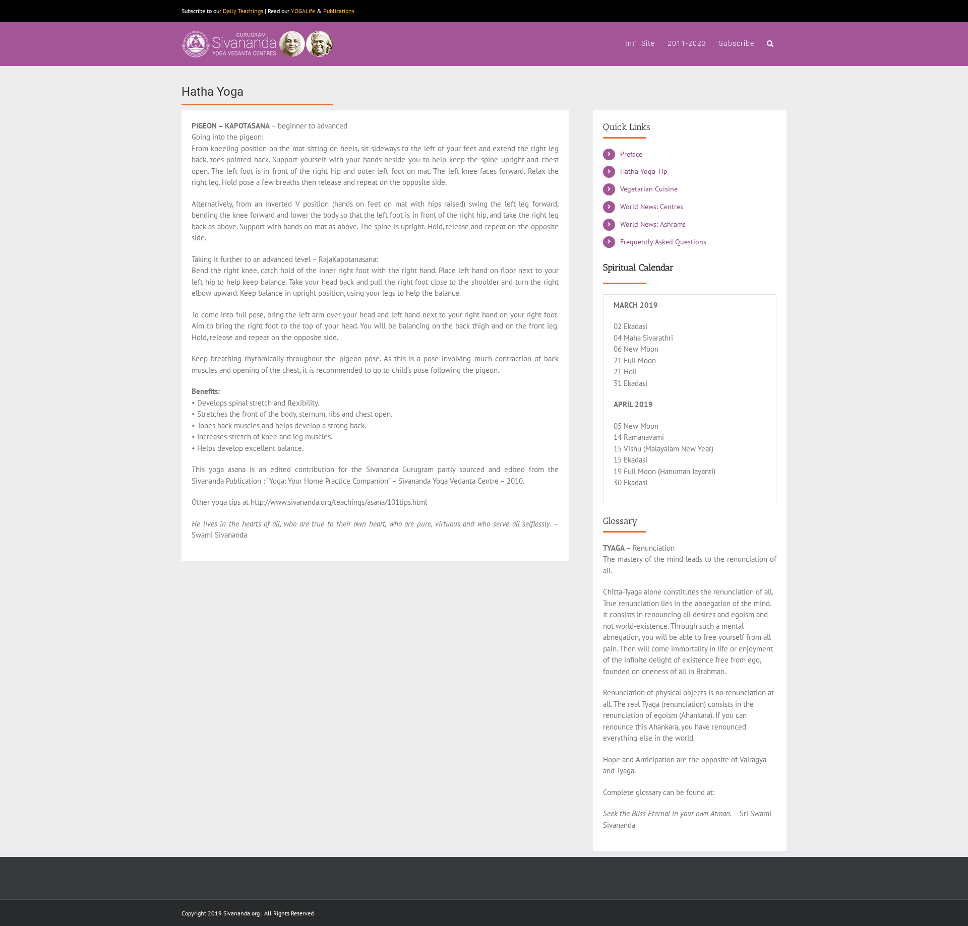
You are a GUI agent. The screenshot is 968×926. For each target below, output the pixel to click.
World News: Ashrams (653, 224)
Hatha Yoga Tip (644, 171)
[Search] (770, 43)
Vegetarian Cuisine (649, 188)
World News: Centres (651, 206)
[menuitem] (640, 43)
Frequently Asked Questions (663, 241)
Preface (631, 154)
